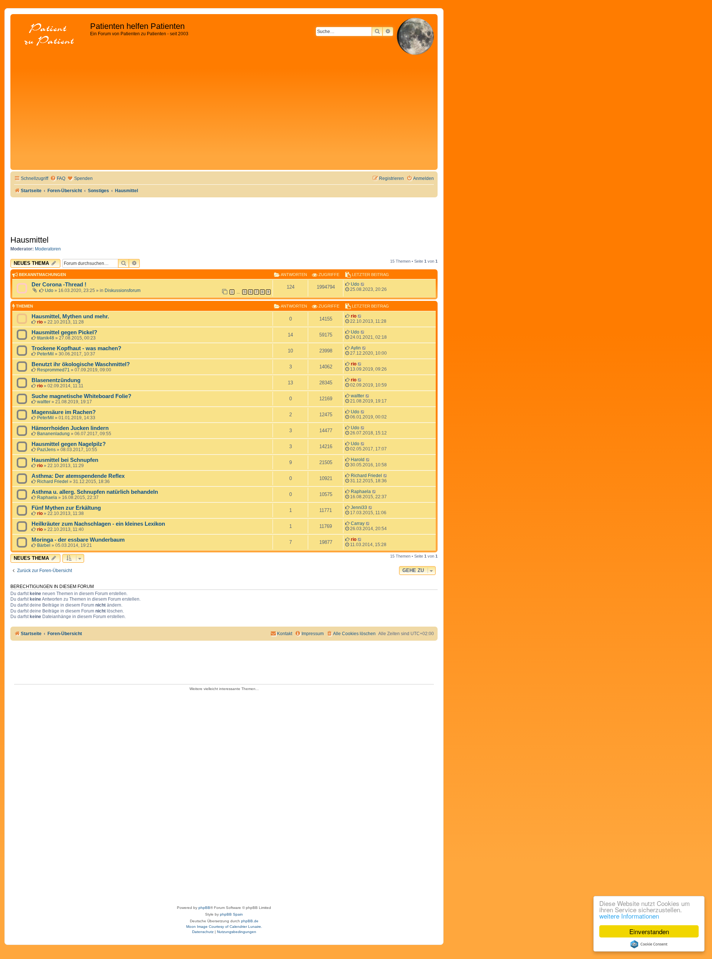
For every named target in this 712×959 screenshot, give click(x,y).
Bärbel (43, 545)
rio (40, 322)
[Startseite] (51, 35)
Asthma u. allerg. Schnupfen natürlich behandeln (95, 492)
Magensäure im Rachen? (64, 412)
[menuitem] (57, 179)
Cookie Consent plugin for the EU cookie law (649, 944)
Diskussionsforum (123, 290)
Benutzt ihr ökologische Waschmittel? (81, 364)
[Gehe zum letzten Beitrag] (362, 284)
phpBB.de (249, 921)
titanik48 (45, 338)
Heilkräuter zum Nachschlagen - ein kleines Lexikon (98, 524)
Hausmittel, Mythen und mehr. (70, 316)
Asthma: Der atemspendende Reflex (78, 476)
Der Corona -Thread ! (59, 285)
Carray (358, 523)
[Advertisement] (224, 112)
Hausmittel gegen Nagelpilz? (69, 444)
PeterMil (45, 354)
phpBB (204, 908)
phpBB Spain (231, 914)
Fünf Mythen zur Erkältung (66, 508)
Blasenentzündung (56, 380)
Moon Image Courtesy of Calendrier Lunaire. (224, 926)
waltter (43, 401)
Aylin (356, 348)
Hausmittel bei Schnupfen (65, 460)
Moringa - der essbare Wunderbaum (78, 540)
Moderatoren (48, 249)
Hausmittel (29, 239)
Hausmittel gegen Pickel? (64, 332)
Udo (49, 290)
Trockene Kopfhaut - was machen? (76, 348)
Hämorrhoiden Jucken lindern (70, 428)
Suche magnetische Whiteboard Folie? (81, 396)
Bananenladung (53, 433)
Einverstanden (649, 931)
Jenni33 (359, 507)
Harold (358, 459)
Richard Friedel (52, 481)
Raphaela (47, 497)
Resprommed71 (53, 369)
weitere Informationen (629, 916)
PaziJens (46, 449)
